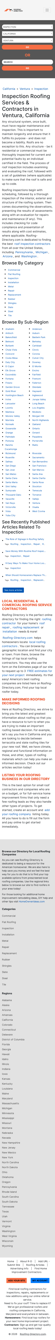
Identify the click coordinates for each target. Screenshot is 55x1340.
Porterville (37, 440)
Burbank (9, 345)
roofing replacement (26, 627)
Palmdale (10, 436)
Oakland (36, 424)
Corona (36, 353)
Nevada (6, 1137)
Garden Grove (12, 387)
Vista (8, 511)
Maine (5, 1093)
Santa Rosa (38, 482)
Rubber (11, 299)
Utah (4, 1216)
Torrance (36, 494)
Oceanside (10, 428)
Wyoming (7, 1246)
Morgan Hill (38, 416)
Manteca (9, 412)
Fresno (8, 382)
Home (10, 1261)
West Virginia (9, 1236)
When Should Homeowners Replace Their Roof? (25, 575)
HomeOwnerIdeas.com (32, 901)
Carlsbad (36, 345)
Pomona (9, 440)
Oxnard (36, 432)
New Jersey (8, 1147)
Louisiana (7, 1088)
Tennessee (8, 1206)
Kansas (6, 1078)
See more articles (13, 590)
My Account (40, 1280)
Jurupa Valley (39, 399)
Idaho (5, 1059)
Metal (11, 286)
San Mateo (10, 474)
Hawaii (5, 1054)
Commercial (14, 270)
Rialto (35, 445)
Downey (36, 362)
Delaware (7, 1034)
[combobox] (27, 26)
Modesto (36, 412)
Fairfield (36, 374)
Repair (11, 290)
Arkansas (7, 1015)
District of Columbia (13, 1039)
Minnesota (8, 1113)
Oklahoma (7, 1177)
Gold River (10, 391)
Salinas (9, 461)
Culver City (38, 358)
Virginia (6, 1226)
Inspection (41, 88)
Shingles (12, 303)
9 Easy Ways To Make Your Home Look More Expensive (25, 563)
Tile (10, 315)
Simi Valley (10, 486)
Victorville (10, 507)
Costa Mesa (11, 358)
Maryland (7, 1098)
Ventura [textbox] (8, 40)
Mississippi (8, 1118)
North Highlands (40, 420)
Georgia (6, 1049)
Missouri (6, 1123)
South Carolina (10, 1196)
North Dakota (10, 1167)
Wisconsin (7, 1241)
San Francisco (39, 465)
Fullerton (36, 382)
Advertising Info (19, 1268)
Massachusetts (10, 1103)
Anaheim (9, 329)
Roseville (9, 457)
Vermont (7, 1221)
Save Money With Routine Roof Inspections (25, 551)
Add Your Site (16, 1280)
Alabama (7, 1000)
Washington (29, 256)
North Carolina (10, 1162)
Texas (5, 1211)
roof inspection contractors (32, 243)
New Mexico (9, 1152)
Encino (35, 370)
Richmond (10, 453)
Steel (10, 311)
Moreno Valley (12, 416)
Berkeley (36, 341)
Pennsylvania (24, 252)
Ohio (4, 1172)
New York (7, 1157)
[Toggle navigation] (47, 10)
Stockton (37, 486)
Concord (9, 353)
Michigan (42, 252)
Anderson (37, 329)
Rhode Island (9, 1191)
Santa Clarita (38, 478)
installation (10, 631)
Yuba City (10, 515)
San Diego (10, 465)
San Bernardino (40, 461)
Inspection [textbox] (9, 27)
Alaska (5, 1005)
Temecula (37, 490)
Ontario (36, 428)
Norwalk (9, 424)
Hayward (36, 391)
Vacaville (9, 499)
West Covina (38, 511)
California (9, 88)
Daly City (10, 362)
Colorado (7, 1024)
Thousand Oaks (13, 494)
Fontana (9, 378)
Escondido (10, 374)
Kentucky (7, 1083)
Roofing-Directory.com (18, 637)
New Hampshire (11, 1142)
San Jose (10, 469)
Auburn (36, 333)
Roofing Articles (35, 1264)
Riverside (37, 453)
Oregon (6, 1182)
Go (27, 47)
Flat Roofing (14, 274)
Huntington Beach (14, 395)
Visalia (35, 507)
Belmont (9, 341)
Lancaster (10, 403)
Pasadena (37, 436)
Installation (13, 282)
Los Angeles (38, 407)
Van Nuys (10, 503)
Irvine (8, 399)
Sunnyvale (10, 490)
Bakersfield (11, 337)
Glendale (36, 387)
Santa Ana (37, 474)
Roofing (14, 544)
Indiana (6, 1069)
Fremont (36, 378)
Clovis (35, 349)
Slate (10, 307)
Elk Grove (10, 370)
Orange (9, 432)
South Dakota (9, 1201)
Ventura (25, 88)
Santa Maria (11, 482)
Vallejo (35, 499)
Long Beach (38, 403)
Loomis (9, 407)
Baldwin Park (38, 337)
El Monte (36, 366)
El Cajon (9, 366)
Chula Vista (11, 349)
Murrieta (9, 420)
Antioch (9, 333)
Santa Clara (11, 478)
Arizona (8, 256)
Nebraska (7, 1132)
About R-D (26, 1261)
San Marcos (38, 469)
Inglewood (37, 395)
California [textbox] (9, 33)
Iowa (4, 1074)
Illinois (5, 1064)
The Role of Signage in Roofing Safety (24, 539)
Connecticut (9, 1029)
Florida (6, 1044)
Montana (7, 1128)
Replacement (14, 294)
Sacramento (38, 457)
